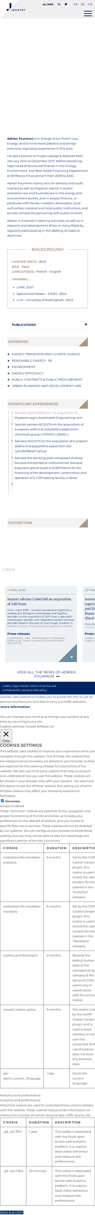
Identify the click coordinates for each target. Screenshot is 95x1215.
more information (15, 707)
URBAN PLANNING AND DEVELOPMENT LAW (46, 386)
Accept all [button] (33, 726)
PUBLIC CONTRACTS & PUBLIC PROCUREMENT (47, 379)
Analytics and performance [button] (20, 1095)
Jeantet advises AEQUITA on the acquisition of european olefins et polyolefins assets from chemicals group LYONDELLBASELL (49, 429)
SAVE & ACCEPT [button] (12, 1212)
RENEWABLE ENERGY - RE (32, 360)
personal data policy (34, 690)
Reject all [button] (47, 726)
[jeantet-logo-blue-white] (38, 9)
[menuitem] (49, 4)
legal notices (21, 686)
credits (6, 686)
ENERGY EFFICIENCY (28, 373)
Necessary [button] (7, 796)
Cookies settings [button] (12, 726)
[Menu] (88, 13)
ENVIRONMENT (24, 367)
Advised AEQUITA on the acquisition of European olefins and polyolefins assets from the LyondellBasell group (51, 446)
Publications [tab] (24, 325)
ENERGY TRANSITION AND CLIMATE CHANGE (46, 354)
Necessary (12, 801)
